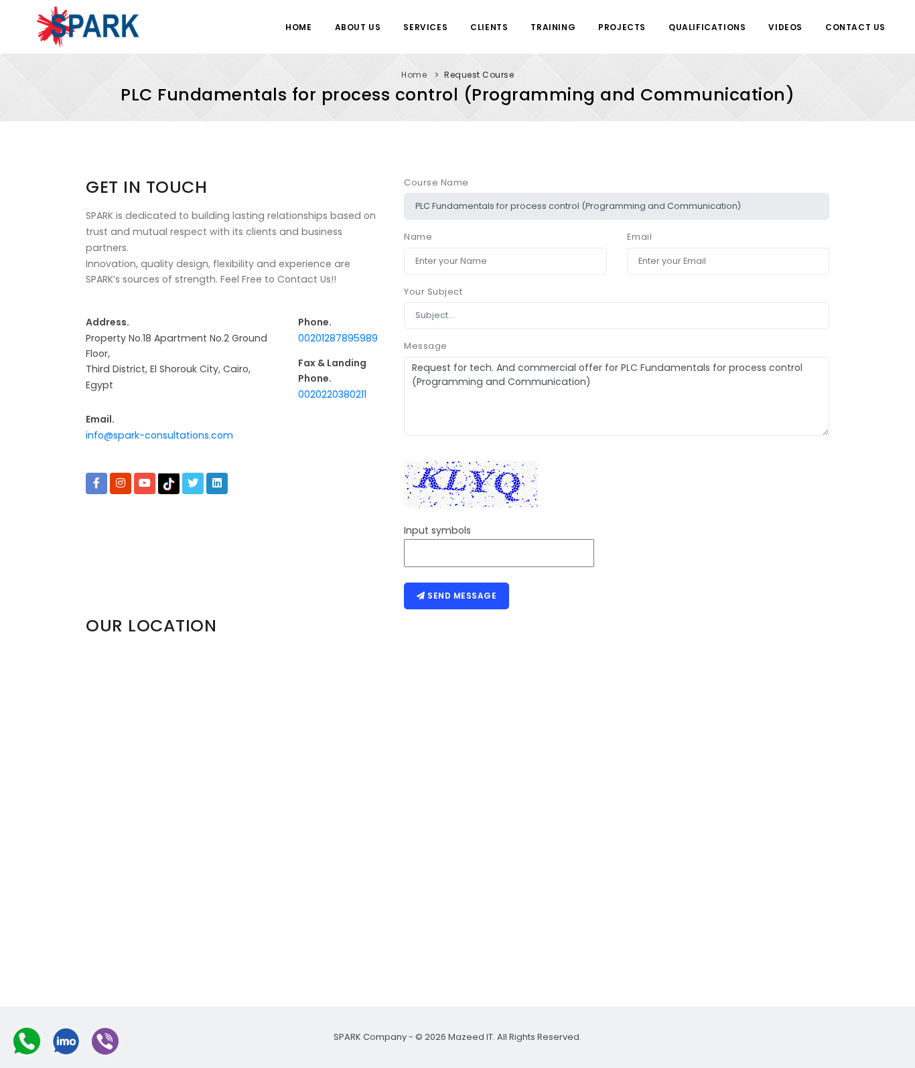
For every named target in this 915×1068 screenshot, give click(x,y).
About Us (358, 27)
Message (425, 345)
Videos (785, 27)
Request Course (479, 74)
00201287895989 (338, 338)
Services (425, 27)
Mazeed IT (470, 1037)
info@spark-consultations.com (159, 435)
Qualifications (707, 27)
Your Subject (433, 291)
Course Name (436, 182)
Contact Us (855, 27)
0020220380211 (332, 394)
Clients (489, 27)
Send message (461, 595)
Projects (622, 27)
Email (639, 236)
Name (418, 236)
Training (553, 27)
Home (298, 27)
